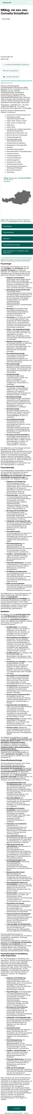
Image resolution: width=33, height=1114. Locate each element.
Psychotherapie (8, 232)
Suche (26, 1113)
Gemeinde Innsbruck (16, 220)
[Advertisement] (16, 38)
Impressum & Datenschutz (14, 1113)
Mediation (6, 238)
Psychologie (7, 226)
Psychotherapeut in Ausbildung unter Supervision (16, 251)
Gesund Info (7, 2)
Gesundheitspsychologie (11, 245)
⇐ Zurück (16, 1108)
